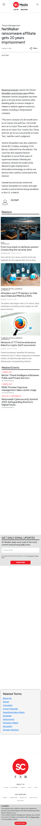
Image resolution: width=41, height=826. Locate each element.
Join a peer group (33, 797)
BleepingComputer (10, 90)
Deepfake (7, 716)
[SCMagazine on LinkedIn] (25, 776)
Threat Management (11, 25)
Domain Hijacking (11, 730)
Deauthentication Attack (14, 712)
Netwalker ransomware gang (15, 93)
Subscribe (20, 562)
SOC (3, 242)
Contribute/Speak (13, 797)
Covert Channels (10, 709)
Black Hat (7, 698)
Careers (30, 787)
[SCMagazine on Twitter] (20, 776)
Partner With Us (20, 800)
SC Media (6, 787)
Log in (15, 9)
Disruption (7, 726)
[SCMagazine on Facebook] (15, 776)
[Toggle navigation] (4, 4)
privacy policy (35, 817)
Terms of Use (30, 556)
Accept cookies (20, 823)
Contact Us (23, 787)
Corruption (8, 705)
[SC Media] (20, 4)
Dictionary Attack (10, 723)
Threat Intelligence (11, 289)
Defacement (8, 719)
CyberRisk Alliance (14, 787)
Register (24, 9)
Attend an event (23, 797)
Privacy (35, 787)
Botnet (6, 702)
